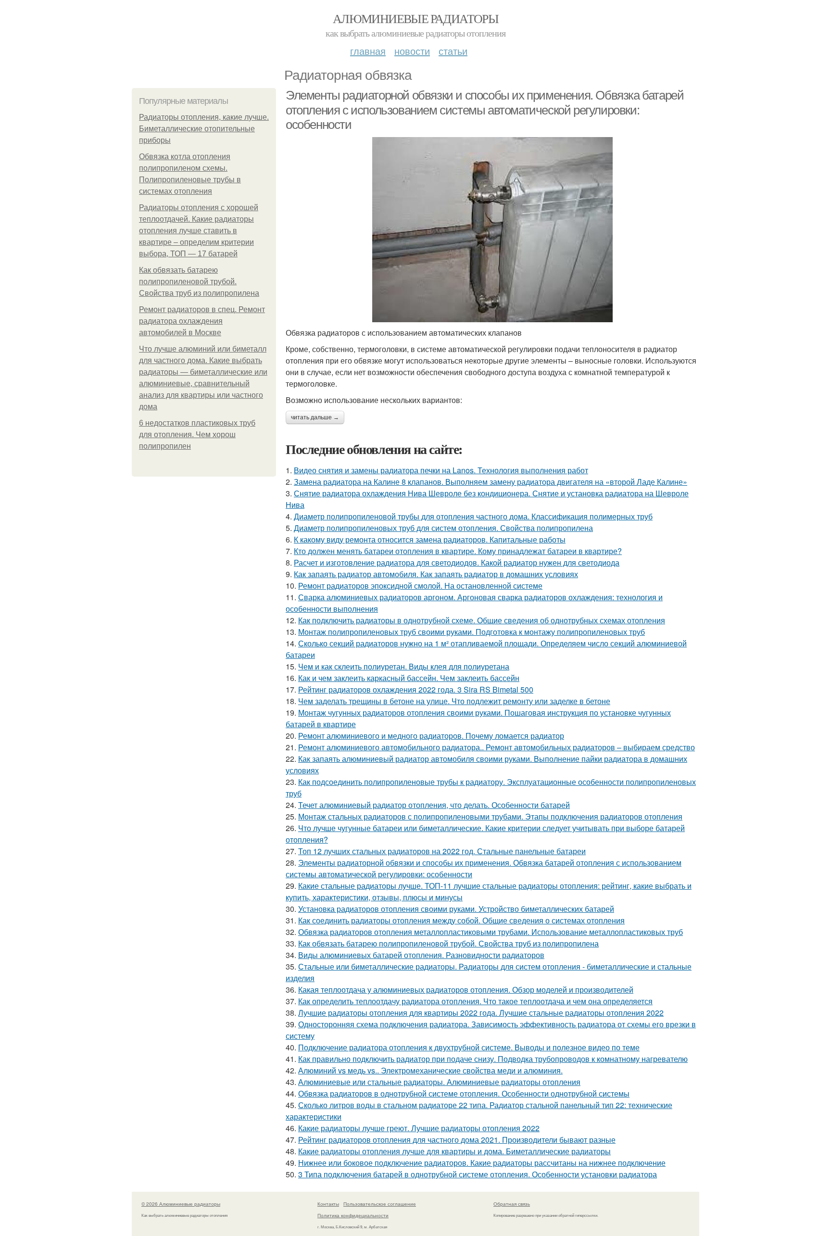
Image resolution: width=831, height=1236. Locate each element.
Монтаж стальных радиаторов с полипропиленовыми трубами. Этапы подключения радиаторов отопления (490, 816)
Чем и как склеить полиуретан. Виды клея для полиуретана (403, 666)
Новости (412, 51)
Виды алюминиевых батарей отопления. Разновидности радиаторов (421, 954)
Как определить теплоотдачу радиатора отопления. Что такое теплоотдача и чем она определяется (475, 1001)
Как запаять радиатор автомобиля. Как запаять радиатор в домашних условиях (436, 574)
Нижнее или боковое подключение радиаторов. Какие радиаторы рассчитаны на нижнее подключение (482, 1162)
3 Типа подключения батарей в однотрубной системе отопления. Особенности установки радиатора (477, 1174)
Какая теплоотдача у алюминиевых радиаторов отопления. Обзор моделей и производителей (465, 989)
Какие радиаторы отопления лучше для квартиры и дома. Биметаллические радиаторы (454, 1151)
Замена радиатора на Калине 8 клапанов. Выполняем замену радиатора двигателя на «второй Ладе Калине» (490, 481)
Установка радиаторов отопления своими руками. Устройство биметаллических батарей (456, 908)
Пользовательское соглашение (379, 1203)
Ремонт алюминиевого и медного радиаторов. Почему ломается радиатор (431, 735)
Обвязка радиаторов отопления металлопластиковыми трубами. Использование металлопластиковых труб (490, 931)
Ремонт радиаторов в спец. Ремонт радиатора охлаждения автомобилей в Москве (202, 321)
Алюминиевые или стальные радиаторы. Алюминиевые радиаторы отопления (439, 1081)
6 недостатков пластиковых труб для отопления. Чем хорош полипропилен (197, 434)
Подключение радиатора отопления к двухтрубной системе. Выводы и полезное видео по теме (469, 1047)
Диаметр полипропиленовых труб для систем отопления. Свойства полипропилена (443, 527)
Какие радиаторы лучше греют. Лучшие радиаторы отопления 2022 (419, 1128)
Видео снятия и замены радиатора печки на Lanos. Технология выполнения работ (441, 470)
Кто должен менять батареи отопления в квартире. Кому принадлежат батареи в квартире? (458, 550)
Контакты (328, 1203)
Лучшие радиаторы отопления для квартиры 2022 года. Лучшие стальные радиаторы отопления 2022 (481, 1012)
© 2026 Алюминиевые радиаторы (180, 1203)
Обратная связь (511, 1203)
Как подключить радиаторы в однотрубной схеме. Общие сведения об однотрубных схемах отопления (481, 620)
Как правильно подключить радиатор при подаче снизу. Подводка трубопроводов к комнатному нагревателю (493, 1058)
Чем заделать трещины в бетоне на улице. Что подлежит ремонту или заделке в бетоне (454, 700)
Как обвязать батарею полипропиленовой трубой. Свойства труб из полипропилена (199, 281)
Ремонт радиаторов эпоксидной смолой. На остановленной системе (420, 585)
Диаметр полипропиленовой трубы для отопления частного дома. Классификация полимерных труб (473, 516)
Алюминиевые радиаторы (415, 18)
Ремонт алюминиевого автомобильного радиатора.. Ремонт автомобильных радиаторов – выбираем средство (496, 747)
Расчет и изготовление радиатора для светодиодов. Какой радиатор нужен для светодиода (456, 562)
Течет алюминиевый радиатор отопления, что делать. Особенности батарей (434, 804)
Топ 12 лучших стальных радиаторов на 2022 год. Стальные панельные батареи (442, 851)
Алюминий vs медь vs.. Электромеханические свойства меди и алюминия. (430, 1070)
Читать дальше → (315, 417)
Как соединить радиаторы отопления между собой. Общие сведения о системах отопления (461, 920)
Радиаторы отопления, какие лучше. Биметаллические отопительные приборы (204, 128)
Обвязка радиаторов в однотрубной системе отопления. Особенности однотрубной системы (464, 1093)
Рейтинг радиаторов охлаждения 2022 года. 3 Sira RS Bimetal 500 (415, 689)
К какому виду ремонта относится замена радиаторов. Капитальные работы (430, 539)
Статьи (453, 51)
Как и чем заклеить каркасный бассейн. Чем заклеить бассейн (408, 677)
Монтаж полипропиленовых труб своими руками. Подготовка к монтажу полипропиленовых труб (471, 631)
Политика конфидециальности (353, 1215)
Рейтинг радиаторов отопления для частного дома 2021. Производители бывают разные (457, 1139)
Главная (368, 51)
